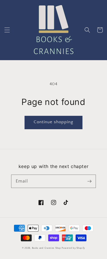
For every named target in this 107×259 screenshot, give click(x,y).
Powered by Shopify (73, 248)
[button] (7, 30)
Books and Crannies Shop (46, 248)
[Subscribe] (89, 181)
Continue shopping (53, 122)
